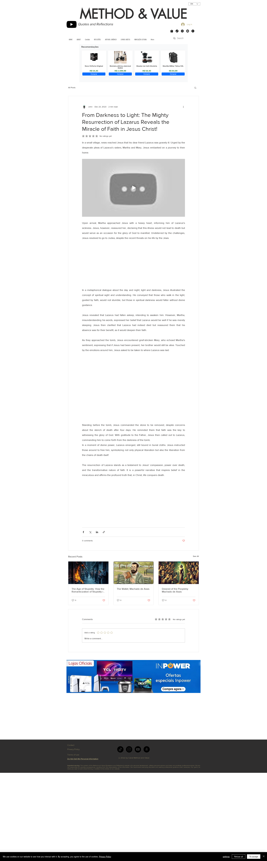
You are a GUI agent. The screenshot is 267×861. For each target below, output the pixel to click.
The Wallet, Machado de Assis (133, 588)
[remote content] (133, 264)
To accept (253, 856)
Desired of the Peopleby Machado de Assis (175, 590)
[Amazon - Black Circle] (192, 31)
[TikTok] (177, 31)
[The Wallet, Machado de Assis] (133, 572)
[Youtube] (187, 31)
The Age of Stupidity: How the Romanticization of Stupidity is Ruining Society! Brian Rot (88, 590)
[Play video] (133, 188)
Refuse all (238, 856)
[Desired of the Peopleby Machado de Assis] (179, 572)
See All (196, 556)
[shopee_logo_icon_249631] (171, 31)
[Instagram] (182, 31)
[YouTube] (71, 24)
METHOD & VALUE (133, 13)
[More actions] (183, 106)
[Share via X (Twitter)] (90, 532)
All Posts (72, 87)
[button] (195, 88)
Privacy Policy (105, 856)
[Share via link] (103, 532)
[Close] (263, 856)
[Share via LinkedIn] (97, 532)
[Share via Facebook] (83, 532)
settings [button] (226, 856)
